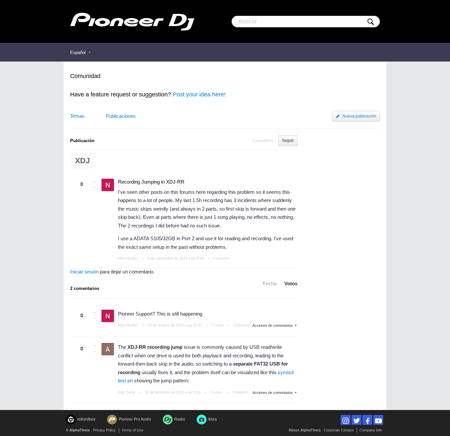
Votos (290, 283)
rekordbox (86, 419)
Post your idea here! (199, 94)
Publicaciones (121, 116)
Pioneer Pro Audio (135, 419)
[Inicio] (132, 21)
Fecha (269, 283)
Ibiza (212, 419)
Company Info (370, 430)
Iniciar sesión (84, 271)
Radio (179, 419)
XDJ (82, 161)
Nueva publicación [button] (359, 116)
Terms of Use (132, 430)
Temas (77, 116)
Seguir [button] (288, 140)
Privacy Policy (104, 430)
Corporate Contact (338, 430)
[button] (94, 182)
